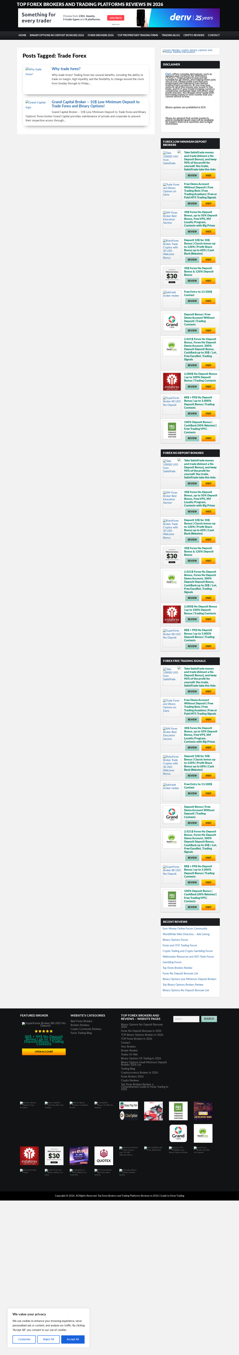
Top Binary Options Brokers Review (183, 985)
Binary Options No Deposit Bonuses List (186, 990)
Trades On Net (129, 1054)
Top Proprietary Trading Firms (137, 35)
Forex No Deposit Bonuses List (180, 973)
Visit (208, 175)
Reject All (48, 1339)
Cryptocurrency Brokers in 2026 (139, 1072)
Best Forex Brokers (81, 1021)
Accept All (73, 1339)
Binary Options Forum (175, 940)
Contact (214, 35)
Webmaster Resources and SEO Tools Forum (188, 957)
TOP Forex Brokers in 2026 (136, 1039)
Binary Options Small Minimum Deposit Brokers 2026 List (144, 1063)
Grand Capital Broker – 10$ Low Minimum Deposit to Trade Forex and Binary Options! (95, 104)
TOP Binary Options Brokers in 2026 (142, 1035)
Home (22, 35)
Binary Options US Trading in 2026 (141, 1058)
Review (192, 175)
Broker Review (129, 1050)
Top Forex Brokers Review (177, 968)
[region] (48, 1328)
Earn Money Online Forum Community (185, 928)
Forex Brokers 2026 (101, 35)
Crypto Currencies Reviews (86, 1029)
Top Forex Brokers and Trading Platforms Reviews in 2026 (90, 4)
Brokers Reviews (80, 1025)
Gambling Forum (172, 962)
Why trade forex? (66, 69)
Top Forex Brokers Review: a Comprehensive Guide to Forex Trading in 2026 (144, 1087)
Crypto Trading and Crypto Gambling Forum (188, 951)
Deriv (168, 74)
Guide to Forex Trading (172, 1196)
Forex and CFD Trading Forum (180, 945)
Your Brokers (128, 1046)
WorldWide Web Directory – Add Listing (186, 934)
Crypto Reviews (194, 35)
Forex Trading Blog (81, 1033)
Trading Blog (171, 35)
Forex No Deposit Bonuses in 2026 (141, 1031)
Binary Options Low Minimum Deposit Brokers (189, 979)
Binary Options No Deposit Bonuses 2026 (57, 35)
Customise (24, 1339)
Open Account (44, 1052)
